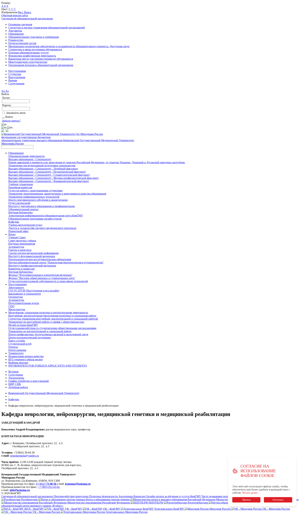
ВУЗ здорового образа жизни (25, 359)
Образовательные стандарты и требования (33, 36)
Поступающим (17, 71)
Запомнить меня (15, 112)
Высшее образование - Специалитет (29, 159)
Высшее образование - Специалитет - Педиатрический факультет (47, 171)
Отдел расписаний (19, 203)
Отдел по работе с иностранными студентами (35, 190)
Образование (16, 33)
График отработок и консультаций (28, 380)
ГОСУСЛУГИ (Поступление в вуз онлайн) (33, 290)
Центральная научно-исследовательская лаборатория (39, 259)
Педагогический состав (22, 43)
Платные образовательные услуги (28, 52)
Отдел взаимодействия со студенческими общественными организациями (52, 328)
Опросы (13, 346)
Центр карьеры (17, 350)
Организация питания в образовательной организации (40, 65)
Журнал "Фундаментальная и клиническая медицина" (40, 274)
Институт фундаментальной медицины (31, 256)
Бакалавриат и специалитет (24, 293)
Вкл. (21, 12)
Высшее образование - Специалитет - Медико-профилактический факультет (53, 178)
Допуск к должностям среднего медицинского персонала (42, 228)
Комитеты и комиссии (21, 268)
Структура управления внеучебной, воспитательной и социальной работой (53, 318)
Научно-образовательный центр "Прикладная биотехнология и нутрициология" (56, 262)
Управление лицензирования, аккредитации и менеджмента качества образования (57, 193)
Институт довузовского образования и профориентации (41, 206)
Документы (15, 30)
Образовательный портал (23, 209)
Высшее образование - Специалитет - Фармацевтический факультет (48, 181)
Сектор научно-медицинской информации (33, 253)
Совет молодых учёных (22, 240)
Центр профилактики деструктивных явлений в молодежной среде (48, 334)
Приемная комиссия (20, 187)
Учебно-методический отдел (25, 224)
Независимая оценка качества (26, 356)
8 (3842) (46, 483)
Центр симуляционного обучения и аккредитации (38, 199)
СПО (11, 306)
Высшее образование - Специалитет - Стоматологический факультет (49, 174)
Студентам (14, 74)
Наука (11, 234)
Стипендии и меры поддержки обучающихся (35, 49)
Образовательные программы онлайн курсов (35, 218)
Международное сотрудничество (27, 61)
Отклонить (278, 499)
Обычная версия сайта (14, 15)
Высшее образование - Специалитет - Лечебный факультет (43, 168)
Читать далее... (250, 492)
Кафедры (13, 221)
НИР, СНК (14, 384)
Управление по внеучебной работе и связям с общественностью (46, 321)
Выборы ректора (18, 362)
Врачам (12, 80)
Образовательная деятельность (26, 156)
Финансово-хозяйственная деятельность (32, 55)
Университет (16, 353)
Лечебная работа (18, 387)
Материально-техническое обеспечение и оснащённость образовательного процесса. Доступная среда (68, 46)
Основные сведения (20, 24)
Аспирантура (16, 246)
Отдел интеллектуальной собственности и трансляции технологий (48, 281)
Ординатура (15, 296)
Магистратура (16, 309)
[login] (3, 117)
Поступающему (17, 284)
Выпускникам (16, 77)
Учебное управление (20, 184)
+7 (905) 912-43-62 (49, 486)
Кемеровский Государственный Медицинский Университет (43, 393)
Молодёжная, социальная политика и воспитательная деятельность (48, 312)
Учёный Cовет (17, 237)
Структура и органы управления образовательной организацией (46, 27)
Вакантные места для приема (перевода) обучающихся (40, 58)
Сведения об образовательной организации (27, 18)
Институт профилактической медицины (32, 265)
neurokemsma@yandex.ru (24, 455)
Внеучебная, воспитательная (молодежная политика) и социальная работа (52, 315)
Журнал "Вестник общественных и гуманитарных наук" (41, 278)
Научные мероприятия (21, 243)
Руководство (15, 40)
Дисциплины (16, 377)
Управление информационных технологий (33, 196)
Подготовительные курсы (23, 303)
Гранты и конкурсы (19, 249)
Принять (246, 499)
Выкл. (27, 12)
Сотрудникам (16, 83)
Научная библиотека (20, 212)
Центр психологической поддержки (29, 337)
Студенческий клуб (19, 343)
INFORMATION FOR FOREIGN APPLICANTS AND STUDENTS (47, 365)
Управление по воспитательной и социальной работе (40, 331)
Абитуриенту (16, 287)
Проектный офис (18, 231)
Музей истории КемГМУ (23, 325)
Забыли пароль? (11, 120)
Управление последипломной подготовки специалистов (41, 165)
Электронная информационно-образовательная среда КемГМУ (45, 215)
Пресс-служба (16, 340)
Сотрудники (15, 374)
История (13, 371)
